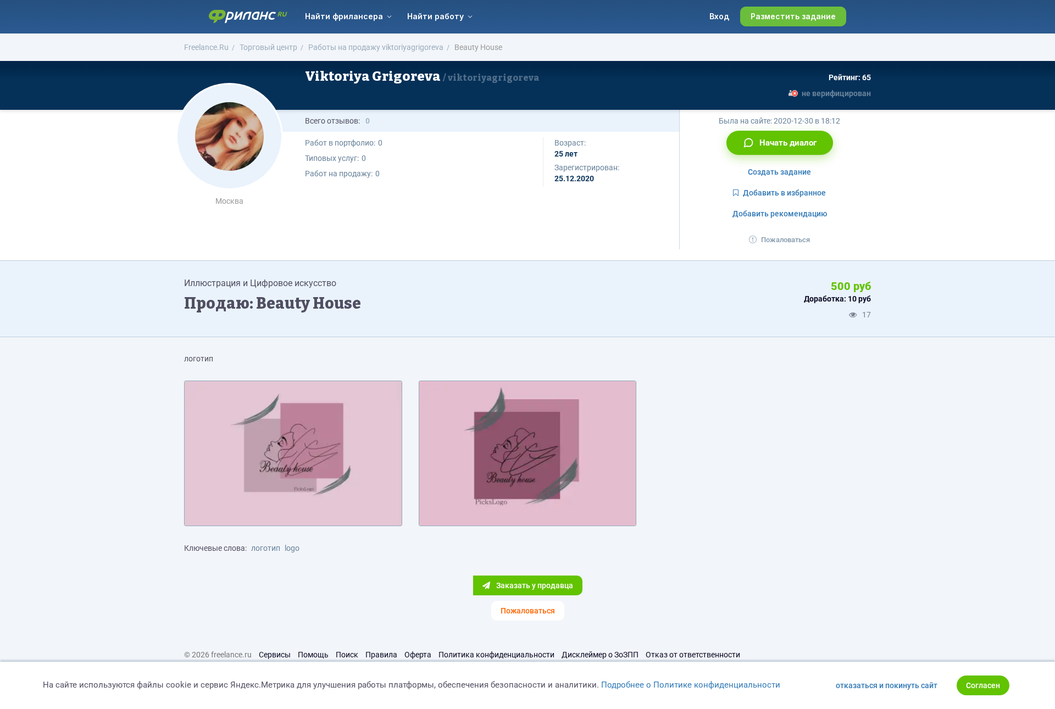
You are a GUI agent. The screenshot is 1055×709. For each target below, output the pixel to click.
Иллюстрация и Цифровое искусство (260, 283)
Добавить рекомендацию (779, 213)
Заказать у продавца (534, 585)
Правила (381, 654)
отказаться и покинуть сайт (886, 685)
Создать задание (779, 172)
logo (292, 548)
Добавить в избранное (784, 192)
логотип (265, 548)
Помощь (313, 654)
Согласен (983, 685)
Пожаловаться (785, 240)
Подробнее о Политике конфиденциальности (690, 685)
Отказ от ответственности (693, 654)
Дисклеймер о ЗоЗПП (600, 654)
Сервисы (275, 654)
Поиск (347, 654)
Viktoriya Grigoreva (422, 76)
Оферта (417, 654)
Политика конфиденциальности (496, 654)
